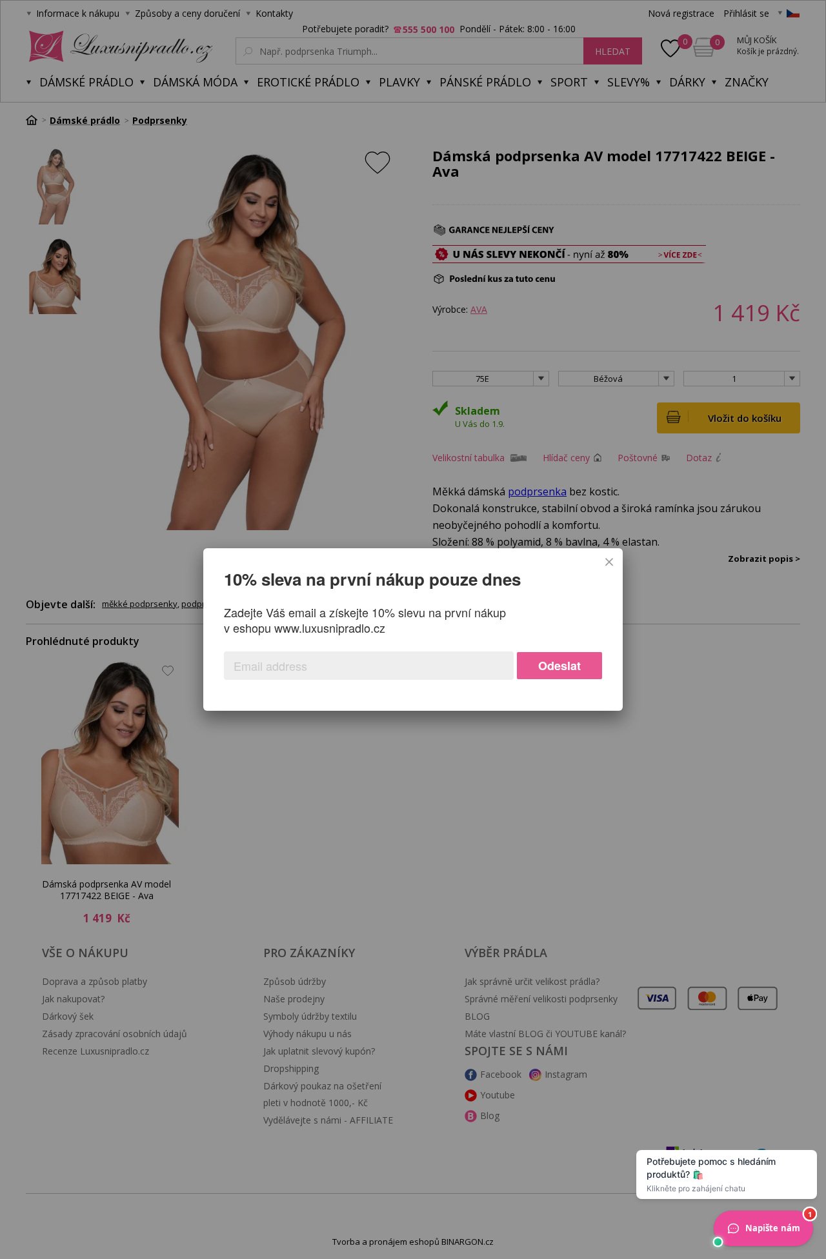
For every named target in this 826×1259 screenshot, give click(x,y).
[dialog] (413, 629)
